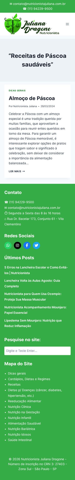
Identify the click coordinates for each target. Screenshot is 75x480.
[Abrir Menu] (67, 24)
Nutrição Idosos (19, 434)
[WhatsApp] (8, 245)
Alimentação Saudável (24, 423)
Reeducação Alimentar (24, 401)
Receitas (14, 384)
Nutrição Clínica (19, 407)
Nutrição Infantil (19, 418)
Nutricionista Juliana (25, 106)
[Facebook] (27, 245)
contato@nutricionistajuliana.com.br (34, 208)
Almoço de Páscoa (32, 98)
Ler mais (17, 171)
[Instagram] (17, 245)
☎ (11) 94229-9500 (37, 9)
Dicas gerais (17, 90)
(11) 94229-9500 (21, 202)
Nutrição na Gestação (24, 412)
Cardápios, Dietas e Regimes (29, 379)
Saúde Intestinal (20, 440)
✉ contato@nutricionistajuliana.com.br (38, 4)
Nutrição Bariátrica (21, 429)
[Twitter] (36, 245)
